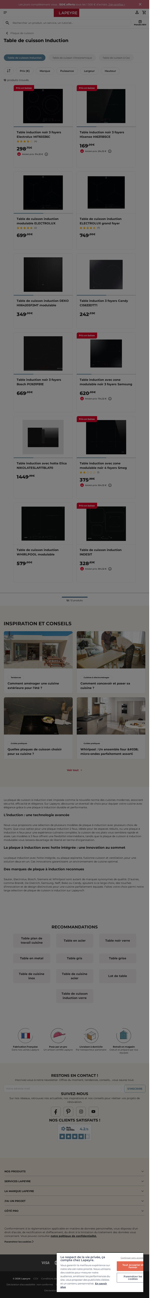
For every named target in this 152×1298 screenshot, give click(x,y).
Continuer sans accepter (133, 1257)
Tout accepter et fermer (132, 1266)
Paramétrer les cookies (133, 1277)
